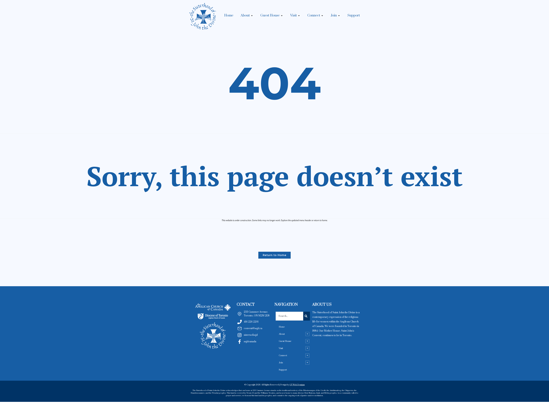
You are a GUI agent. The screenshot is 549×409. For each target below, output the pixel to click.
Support (353, 15)
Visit (293, 15)
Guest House (270, 15)
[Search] (306, 316)
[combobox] (289, 316)
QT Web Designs (297, 385)
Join (334, 15)
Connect (313, 15)
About (245, 15)
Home (228, 15)
